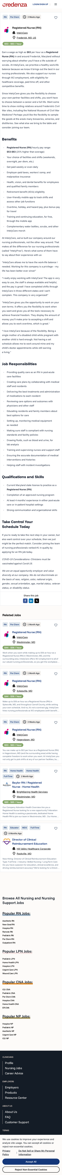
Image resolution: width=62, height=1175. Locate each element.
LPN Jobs (23, 951)
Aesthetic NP (8, 1031)
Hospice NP (7, 1024)
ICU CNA (6, 989)
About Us (11, 1112)
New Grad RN (8, 924)
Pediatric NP (8, 1027)
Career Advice (14, 1073)
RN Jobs (22, 913)
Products (11, 1092)
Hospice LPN (8, 966)
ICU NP (5, 1038)
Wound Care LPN (10, 973)
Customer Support (17, 1122)
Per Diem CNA (8, 997)
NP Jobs (22, 1016)
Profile (9, 1063)
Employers (12, 1087)
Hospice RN (7, 928)
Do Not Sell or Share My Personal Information (37, 1152)
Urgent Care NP (9, 1035)
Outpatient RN (8, 943)
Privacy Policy (6, 1152)
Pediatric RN (8, 935)
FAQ (8, 1117)
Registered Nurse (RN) (26, 632)
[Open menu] (56, 4)
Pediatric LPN (8, 959)
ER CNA (5, 1008)
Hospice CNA (8, 1000)
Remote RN (7, 932)
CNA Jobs (24, 982)
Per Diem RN (8, 939)
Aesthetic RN (8, 921)
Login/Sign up (40, 4)
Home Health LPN (10, 962)
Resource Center (16, 1098)
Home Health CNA (10, 1004)
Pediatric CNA (8, 993)
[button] (31, 643)
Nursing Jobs (13, 1068)
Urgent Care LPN (10, 970)
